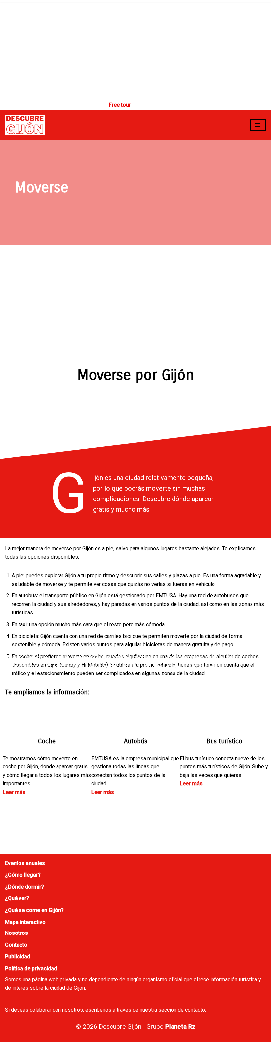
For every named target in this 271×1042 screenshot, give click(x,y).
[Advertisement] (135, 49)
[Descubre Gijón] (25, 125)
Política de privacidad (31, 968)
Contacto (16, 945)
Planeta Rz (180, 1026)
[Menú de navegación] (258, 125)
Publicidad (17, 956)
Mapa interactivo (25, 922)
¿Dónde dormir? (24, 887)
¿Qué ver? (17, 898)
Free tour (120, 105)
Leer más (14, 792)
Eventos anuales (25, 863)
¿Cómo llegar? (23, 875)
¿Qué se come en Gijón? (34, 910)
